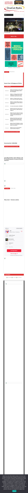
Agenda (6, 71)
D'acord (14, 491)
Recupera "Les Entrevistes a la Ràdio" (12, 131)
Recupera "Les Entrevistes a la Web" (11, 146)
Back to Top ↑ (14, 36)
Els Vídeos (7, 188)
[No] (26, 483)
